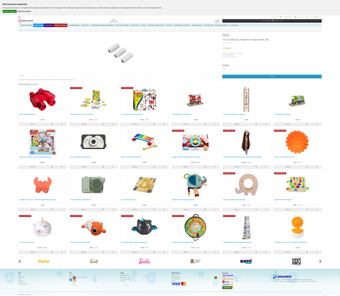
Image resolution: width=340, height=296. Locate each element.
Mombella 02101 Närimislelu (80, 242)
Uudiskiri (173, 280)
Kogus (224, 68)
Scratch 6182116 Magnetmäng (183, 242)
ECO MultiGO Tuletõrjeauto (182, 114)
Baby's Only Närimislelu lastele (234, 199)
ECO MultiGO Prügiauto (282, 114)
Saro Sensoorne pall (26, 242)
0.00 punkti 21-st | (272, 20)
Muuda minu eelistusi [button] (24, 11)
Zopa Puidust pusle (128, 199)
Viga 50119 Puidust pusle (283, 199)
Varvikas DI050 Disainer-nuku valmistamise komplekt (242, 157)
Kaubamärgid (124, 275)
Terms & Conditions (23, 284)
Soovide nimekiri (175, 279)
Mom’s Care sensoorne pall (284, 157)
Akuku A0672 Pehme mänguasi (183, 199)
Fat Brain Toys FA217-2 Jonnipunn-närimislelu (290, 242)
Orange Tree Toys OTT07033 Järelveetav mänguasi (37, 199)
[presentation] (19, 261)
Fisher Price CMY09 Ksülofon (131, 157)
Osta (272, 76)
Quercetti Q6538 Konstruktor (131, 114)
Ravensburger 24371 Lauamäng (81, 114)
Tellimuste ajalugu (176, 277)
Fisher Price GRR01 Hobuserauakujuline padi (35, 157)
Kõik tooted (123, 277)
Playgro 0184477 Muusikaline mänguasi (186, 157)
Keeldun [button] (13, 11)
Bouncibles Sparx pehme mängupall (134, 242)
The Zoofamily (229, 42)
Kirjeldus (22, 75)
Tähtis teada (21, 277)
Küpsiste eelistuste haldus (24, 294)
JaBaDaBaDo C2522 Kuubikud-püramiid (237, 242)
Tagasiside (71, 275)
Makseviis (20, 280)
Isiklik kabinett (175, 275)
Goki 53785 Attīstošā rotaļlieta (234, 114)
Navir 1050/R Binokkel (27, 114)
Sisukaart (122, 280)
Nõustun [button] (6, 11)
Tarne (19, 279)
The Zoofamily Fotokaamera (80, 157)
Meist (19, 275)
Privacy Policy (22, 282)
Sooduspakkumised (125, 279)
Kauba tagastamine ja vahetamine (78, 277)
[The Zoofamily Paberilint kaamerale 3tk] (119, 53)
